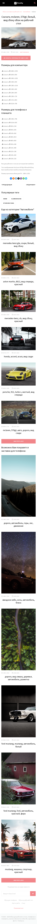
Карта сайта (16, 903)
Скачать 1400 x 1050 (10, 78)
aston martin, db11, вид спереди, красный (18, 283)
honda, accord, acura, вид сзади (18, 356)
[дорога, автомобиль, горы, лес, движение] (18, 486)
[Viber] (21, 178)
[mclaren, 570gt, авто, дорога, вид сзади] (18, 412)
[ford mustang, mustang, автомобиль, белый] (18, 711)
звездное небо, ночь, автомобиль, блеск (18, 601)
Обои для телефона (10, 900)
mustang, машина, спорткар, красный (18, 870)
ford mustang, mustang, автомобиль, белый (18, 745)
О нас (23, 903)
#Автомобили (24, 52)
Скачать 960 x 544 (9, 126)
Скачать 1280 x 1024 (10, 85)
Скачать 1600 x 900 (10, 75)
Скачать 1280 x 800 (10, 93)
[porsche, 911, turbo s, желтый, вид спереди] (18, 374)
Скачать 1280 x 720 (10, 96)
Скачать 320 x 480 (9, 148)
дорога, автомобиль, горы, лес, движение (18, 524)
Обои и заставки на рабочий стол (12, 12)
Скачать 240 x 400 (9, 155)
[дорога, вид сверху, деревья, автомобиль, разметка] (18, 639)
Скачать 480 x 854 (9, 137)
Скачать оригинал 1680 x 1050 (16, 58)
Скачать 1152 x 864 (10, 100)
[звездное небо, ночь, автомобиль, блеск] (18, 562)
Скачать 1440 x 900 (10, 82)
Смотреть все (18, 441)
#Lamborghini (16, 199)
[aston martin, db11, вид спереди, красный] (18, 263)
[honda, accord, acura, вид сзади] (18, 338)
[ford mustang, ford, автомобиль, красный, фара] (18, 778)
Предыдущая (7, 185)
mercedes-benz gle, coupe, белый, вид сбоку (18, 244)
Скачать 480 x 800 (9, 140)
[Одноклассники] (13, 178)
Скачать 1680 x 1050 (10, 71)
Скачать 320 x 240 (9, 151)
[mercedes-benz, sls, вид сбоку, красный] (18, 301)
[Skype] (26, 178)
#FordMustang (8, 203)
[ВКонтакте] (11, 178)
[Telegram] (16, 178)
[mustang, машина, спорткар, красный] (18, 841)
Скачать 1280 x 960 (10, 89)
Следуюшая (30, 185)
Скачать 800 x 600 (9, 130)
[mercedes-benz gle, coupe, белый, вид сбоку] (18, 225)
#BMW (5, 199)
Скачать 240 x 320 (9, 159)
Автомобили (26, 12)
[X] (18, 178)
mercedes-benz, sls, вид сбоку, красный (18, 320)
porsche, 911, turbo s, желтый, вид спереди (18, 393)
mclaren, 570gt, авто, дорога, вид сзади (18, 431)
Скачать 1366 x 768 (10, 119)
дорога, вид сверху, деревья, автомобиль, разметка (18, 678)
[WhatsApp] (23, 178)
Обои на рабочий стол (26, 900)
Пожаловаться (18, 908)
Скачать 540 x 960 (9, 133)
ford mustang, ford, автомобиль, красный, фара (18, 812)
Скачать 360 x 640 (9, 144)
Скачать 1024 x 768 (10, 103)
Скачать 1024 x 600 (10, 122)
